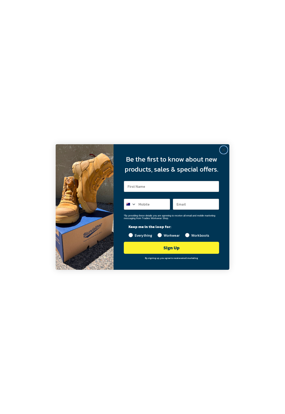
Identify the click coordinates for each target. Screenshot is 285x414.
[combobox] (130, 204)
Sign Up (171, 247)
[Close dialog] (224, 150)
